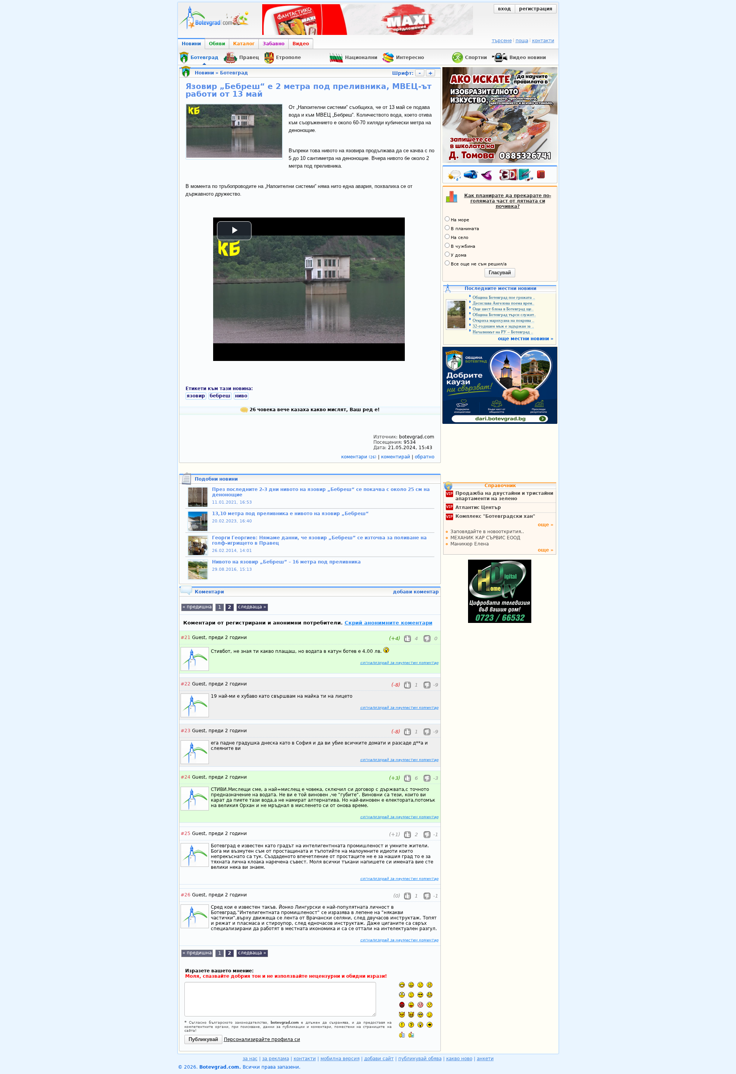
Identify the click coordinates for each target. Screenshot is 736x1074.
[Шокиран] (402, 995)
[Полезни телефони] (544, 176)
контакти (543, 40)
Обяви (217, 43)
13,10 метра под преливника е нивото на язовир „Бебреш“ (290, 513)
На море (460, 219)
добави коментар (416, 592)
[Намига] (429, 1015)
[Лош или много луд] (402, 1015)
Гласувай (500, 272)
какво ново (459, 1058)
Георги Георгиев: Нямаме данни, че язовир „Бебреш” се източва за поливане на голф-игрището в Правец (319, 540)
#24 (186, 777)
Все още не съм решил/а (479, 264)
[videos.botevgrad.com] (411, 1035)
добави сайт (379, 1058)
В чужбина (463, 246)
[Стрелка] (429, 1025)
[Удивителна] (402, 1025)
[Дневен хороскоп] (488, 176)
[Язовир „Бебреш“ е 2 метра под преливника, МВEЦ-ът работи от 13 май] (234, 156)
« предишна (197, 606)
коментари (358, 457)
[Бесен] (402, 1005)
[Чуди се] (420, 1015)
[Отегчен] (420, 1005)
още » (546, 524)
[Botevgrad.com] (402, 1035)
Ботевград (234, 73)
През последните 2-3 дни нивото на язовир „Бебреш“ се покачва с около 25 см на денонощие (321, 492)
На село (459, 237)
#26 (186, 895)
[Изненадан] (429, 985)
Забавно (273, 43)
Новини (191, 43)
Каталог (244, 43)
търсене (502, 40)
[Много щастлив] (402, 985)
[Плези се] (411, 1005)
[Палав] (411, 1015)
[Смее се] (429, 995)
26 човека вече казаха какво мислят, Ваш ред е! (314, 409)
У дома (459, 255)
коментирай (396, 457)
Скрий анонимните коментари (388, 623)
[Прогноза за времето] (454, 176)
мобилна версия (340, 1058)
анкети (485, 1058)
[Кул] (420, 995)
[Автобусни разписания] (471, 176)
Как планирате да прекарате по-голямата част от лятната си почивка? (507, 201)
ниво (241, 396)
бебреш (220, 396)
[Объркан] (411, 995)
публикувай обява (420, 1058)
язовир (196, 396)
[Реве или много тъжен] (429, 1005)
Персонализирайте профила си (262, 1039)
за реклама (275, 1058)
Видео (300, 43)
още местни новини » (526, 338)
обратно (424, 457)
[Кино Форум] (516, 175)
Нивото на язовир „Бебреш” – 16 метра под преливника (286, 562)
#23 (186, 730)
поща (522, 40)
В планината (465, 228)
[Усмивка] (411, 985)
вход (504, 9)
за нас (250, 1058)
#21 (186, 637)
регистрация (535, 9)
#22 (186, 684)
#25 (186, 833)
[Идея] (420, 1025)
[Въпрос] (411, 1025)
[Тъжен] (420, 985)
